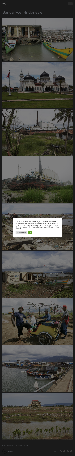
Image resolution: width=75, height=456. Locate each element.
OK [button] (30, 232)
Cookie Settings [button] (21, 232)
